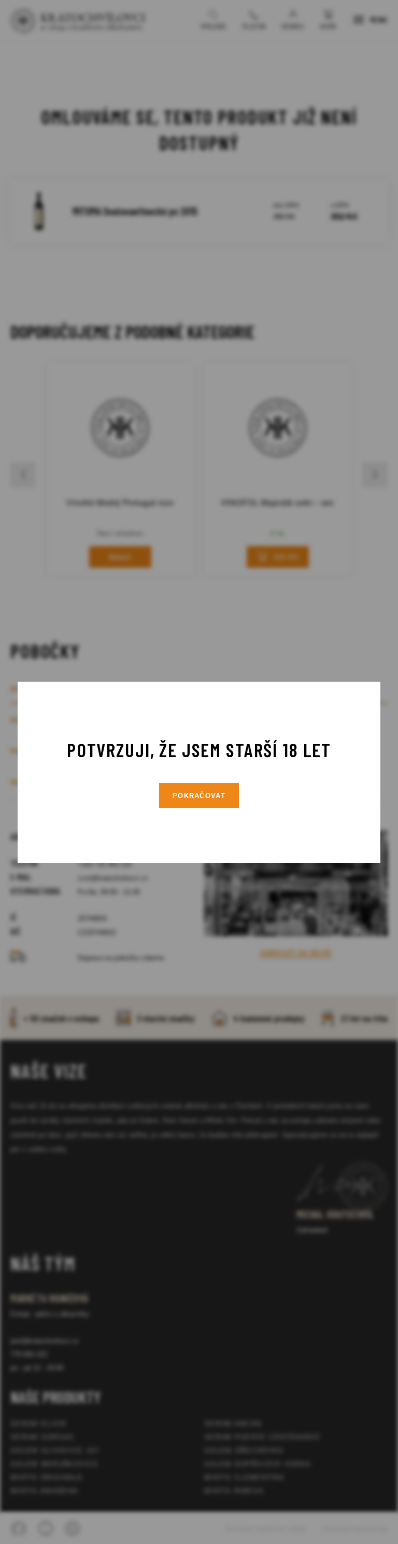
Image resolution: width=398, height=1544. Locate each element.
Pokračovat (199, 796)
